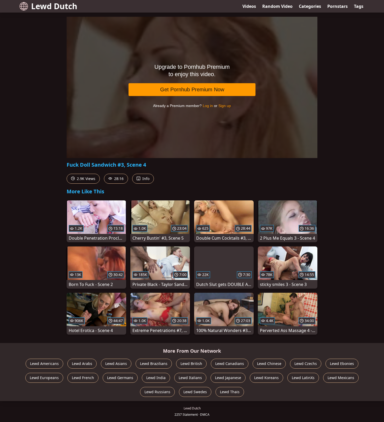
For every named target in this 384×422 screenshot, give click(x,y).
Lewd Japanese (228, 377)
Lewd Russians (157, 391)
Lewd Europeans (44, 377)
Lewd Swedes (195, 391)
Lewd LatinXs (303, 377)
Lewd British (191, 363)
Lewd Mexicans (341, 377)
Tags (358, 6)
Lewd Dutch (54, 6)
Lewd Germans (120, 377)
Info (145, 178)
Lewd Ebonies (342, 363)
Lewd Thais (230, 391)
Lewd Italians (190, 377)
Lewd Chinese (269, 363)
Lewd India (156, 377)
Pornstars (337, 6)
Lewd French (83, 377)
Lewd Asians (116, 363)
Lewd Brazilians (153, 363)
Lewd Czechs (305, 363)
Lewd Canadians (229, 363)
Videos (249, 6)
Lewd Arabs (82, 363)
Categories (310, 6)
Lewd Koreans (266, 377)
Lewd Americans (44, 363)
